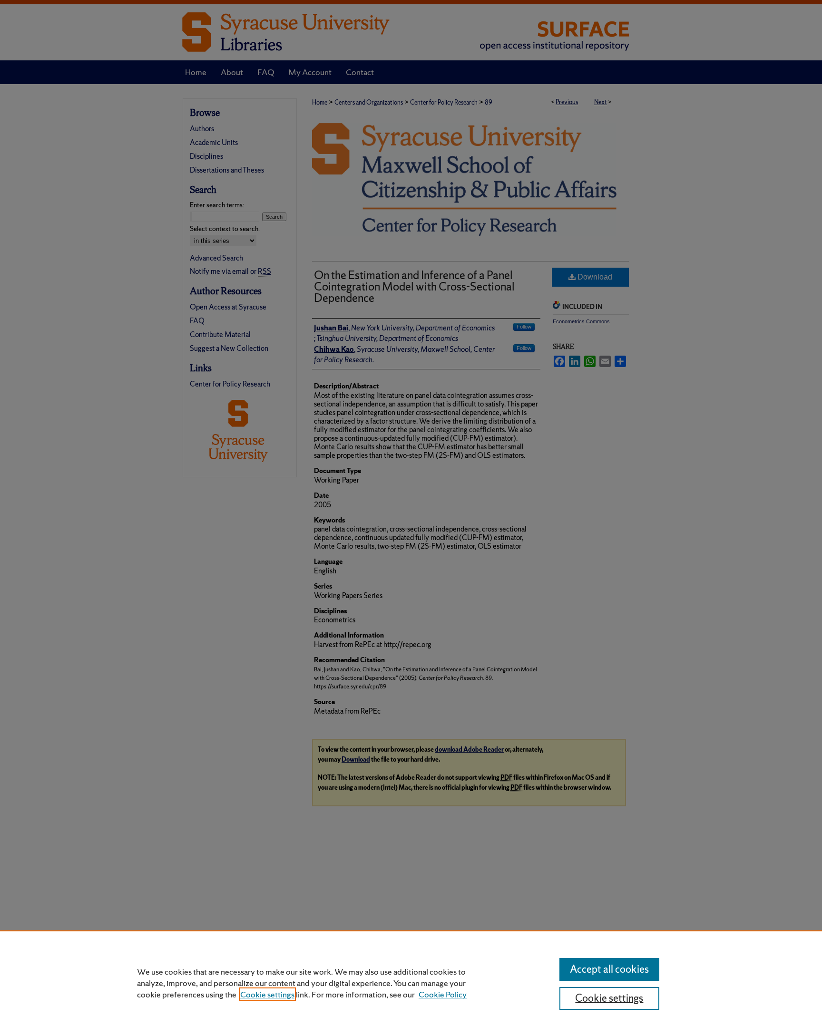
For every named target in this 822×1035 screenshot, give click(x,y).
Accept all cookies (609, 969)
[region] (411, 982)
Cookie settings (267, 994)
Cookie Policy (443, 994)
